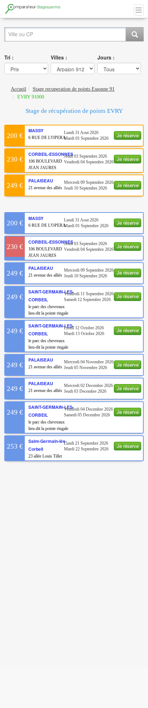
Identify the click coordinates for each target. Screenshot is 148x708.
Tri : (9, 57)
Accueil (18, 89)
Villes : (59, 57)
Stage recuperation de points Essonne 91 (74, 89)
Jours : (106, 57)
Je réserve (128, 135)
